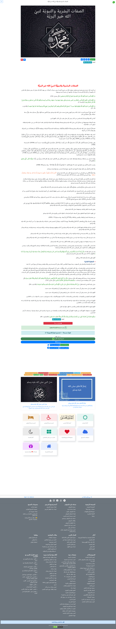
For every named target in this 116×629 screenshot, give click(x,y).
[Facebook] (57, 500)
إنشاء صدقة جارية (71, 509)
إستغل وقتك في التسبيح (89, 590)
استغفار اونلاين (34, 542)
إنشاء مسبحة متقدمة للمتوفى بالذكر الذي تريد (86, 560)
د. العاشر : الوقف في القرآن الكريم (29, 589)
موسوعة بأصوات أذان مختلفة (68, 611)
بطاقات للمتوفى (71, 520)
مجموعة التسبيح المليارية (31, 509)
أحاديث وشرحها (52, 542)
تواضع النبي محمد (77, 373)
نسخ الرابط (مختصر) (64, 345)
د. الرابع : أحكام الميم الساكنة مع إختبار (29, 571)
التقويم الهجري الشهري (70, 590)
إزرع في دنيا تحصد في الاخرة (88, 599)
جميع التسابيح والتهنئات (89, 511)
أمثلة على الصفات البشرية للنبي (43, 373)
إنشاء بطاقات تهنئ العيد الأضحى (49, 589)
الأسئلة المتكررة (91, 514)
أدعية (55, 584)
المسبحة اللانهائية (91, 583)
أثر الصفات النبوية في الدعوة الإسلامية (31, 373)
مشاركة (58, 342)
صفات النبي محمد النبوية (62, 375)
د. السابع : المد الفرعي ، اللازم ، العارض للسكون (30, 581)
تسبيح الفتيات (92, 576)
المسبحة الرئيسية (91, 507)
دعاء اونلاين (34, 539)
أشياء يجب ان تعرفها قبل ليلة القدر (67, 604)
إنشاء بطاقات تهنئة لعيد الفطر (49, 557)
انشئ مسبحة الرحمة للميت (69, 516)
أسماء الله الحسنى (71, 579)
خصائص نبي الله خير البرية (28, 375)
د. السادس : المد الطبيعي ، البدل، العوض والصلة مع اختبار (29, 577)
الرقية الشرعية (72, 601)
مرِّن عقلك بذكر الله (71, 574)
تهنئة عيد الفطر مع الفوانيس (50, 559)
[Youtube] (51, 500)
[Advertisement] (58, 73)
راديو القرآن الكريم (71, 544)
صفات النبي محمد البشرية (53, 375)
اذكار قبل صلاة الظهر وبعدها (88, 542)
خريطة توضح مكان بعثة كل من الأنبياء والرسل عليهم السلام (68, 562)
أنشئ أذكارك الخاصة (90, 557)
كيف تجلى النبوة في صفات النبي (76, 375)
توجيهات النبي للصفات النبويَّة (86, 373)
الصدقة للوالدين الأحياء (70, 583)
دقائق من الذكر (91, 572)
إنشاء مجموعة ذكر (33, 511)
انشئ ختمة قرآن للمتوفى (69, 525)
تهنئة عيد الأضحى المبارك (50, 578)
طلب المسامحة (52, 580)
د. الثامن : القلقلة (33, 584)
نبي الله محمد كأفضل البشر (87, 375)
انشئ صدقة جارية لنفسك (69, 559)
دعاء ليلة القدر (53, 566)
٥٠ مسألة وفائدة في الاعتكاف (49, 551)
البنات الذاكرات (91, 579)
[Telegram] (64, 500)
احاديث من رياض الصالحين (50, 539)
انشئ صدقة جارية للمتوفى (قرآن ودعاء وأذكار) (68, 530)
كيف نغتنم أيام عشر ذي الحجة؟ (49, 546)
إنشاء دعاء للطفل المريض (50, 509)
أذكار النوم (92, 546)
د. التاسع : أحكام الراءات (31, 587)
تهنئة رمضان (53, 568)
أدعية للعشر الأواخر (52, 549)
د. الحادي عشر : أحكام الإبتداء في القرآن (29, 592)
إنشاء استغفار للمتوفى (70, 514)
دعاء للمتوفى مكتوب (70, 511)
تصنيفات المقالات (52, 537)
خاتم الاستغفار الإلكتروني (89, 595)
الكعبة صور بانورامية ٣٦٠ (69, 576)
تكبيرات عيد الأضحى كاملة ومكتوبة (67, 608)
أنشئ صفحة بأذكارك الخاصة (88, 601)
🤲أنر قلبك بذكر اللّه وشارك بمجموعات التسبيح (31, 518)
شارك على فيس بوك (55, 345)
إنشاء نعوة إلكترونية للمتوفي (69, 606)
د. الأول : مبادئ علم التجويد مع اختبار (30, 559)
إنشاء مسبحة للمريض (51, 507)
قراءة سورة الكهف (71, 546)
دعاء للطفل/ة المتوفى (70, 523)
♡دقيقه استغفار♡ (90, 565)
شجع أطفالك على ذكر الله (69, 572)
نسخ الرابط (93, 59)
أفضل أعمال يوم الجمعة (51, 544)
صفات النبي (46, 375)
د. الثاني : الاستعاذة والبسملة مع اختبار (30, 563)
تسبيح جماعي (34, 507)
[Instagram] (54, 500)
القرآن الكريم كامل (71, 542)
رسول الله (41, 375)
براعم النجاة (72, 581)
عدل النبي (68, 375)
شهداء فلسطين (72, 615)
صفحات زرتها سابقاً (90, 509)
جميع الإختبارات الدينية (70, 592)
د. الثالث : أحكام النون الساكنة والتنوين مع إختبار (30, 567)
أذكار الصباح (92, 539)
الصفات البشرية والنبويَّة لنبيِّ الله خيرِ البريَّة (66, 373)
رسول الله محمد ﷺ (87, 62)
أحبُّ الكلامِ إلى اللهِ (90, 574)
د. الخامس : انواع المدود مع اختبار (29, 574)
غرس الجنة (92, 585)
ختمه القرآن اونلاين (33, 537)
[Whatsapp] (61, 500)
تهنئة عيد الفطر (52, 564)
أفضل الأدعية (72, 599)
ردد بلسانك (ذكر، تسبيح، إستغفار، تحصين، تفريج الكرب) (87, 568)
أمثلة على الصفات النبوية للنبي (54, 373)
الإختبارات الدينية (71, 557)
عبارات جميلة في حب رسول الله (68, 597)
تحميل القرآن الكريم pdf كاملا (68, 537)
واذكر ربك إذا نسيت (90, 563)
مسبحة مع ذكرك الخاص (89, 588)
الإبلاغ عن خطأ (57, 323)
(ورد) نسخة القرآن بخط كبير (69, 539)
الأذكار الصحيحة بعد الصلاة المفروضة (86, 537)
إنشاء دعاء (73, 588)
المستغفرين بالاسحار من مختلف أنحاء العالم (30, 514)
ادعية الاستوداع (91, 592)
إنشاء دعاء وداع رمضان (51, 562)
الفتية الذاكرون (91, 581)
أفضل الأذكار (92, 549)
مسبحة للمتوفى (71, 507)
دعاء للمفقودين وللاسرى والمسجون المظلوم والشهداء (67, 566)
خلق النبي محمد (36, 375)
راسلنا (93, 516)
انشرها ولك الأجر (59, 338)
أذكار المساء (92, 544)
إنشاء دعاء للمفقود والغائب (69, 569)
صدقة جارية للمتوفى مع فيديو (68, 518)
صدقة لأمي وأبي (71, 527)
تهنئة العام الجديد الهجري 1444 (49, 582)
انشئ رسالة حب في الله (50, 587)
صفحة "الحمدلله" (91, 597)
